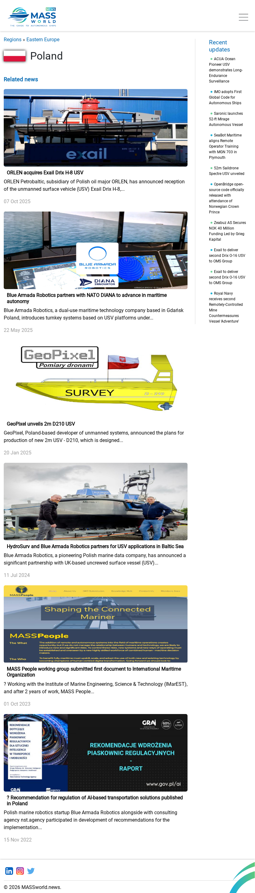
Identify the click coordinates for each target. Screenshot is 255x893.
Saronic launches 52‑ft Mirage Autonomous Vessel (226, 119)
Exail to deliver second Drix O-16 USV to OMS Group (227, 255)
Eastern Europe (42, 39)
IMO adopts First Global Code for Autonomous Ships (225, 97)
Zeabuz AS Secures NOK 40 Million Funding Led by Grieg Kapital (227, 231)
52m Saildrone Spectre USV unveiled (226, 171)
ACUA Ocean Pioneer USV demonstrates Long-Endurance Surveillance (226, 70)
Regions (12, 39)
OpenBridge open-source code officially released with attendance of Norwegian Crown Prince (226, 198)
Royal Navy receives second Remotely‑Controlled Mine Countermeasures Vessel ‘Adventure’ (226, 307)
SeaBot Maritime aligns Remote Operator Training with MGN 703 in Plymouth (225, 146)
